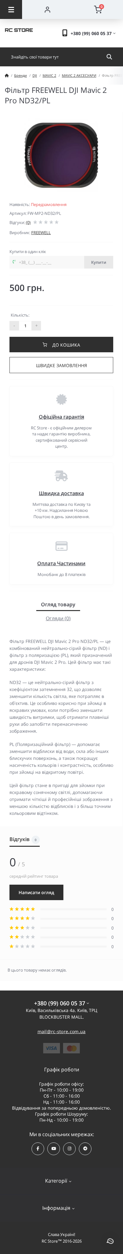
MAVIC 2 (49, 75)
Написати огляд (36, 892)
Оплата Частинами (61, 563)
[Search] (109, 56)
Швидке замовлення (61, 365)
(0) (28, 222)
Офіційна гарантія (61, 416)
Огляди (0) (58, 618)
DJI (34, 75)
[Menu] (11, 9)
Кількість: (20, 315)
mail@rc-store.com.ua (62, 1031)
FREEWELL (41, 232)
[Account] (47, 9)
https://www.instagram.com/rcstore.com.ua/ (69, 1148)
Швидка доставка (61, 493)
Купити (98, 262)
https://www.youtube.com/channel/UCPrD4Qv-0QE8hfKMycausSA (53, 1148)
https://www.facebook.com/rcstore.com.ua (38, 1148)
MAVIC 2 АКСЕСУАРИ (79, 75)
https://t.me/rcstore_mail (85, 1148)
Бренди (20, 75)
